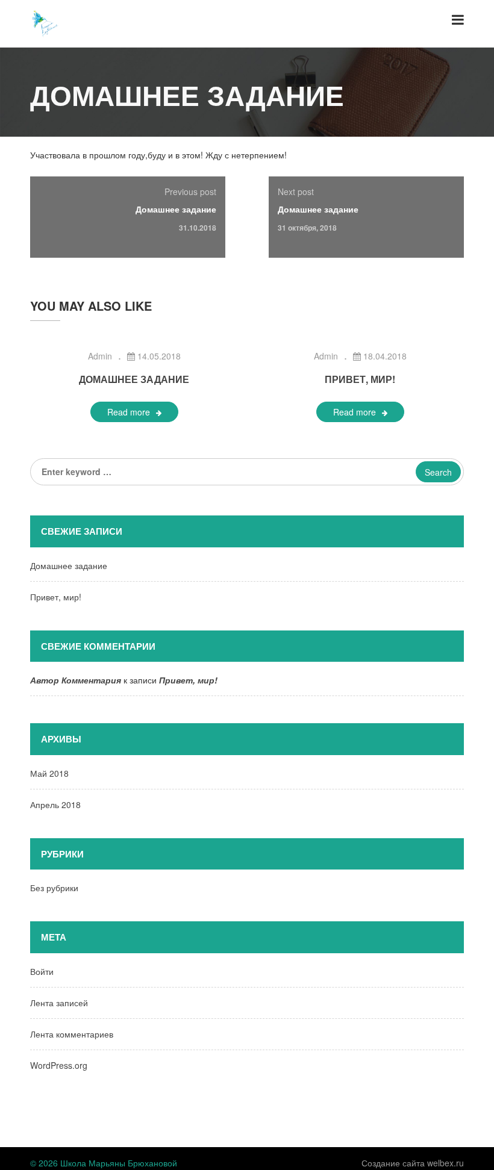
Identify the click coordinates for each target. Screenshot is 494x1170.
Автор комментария (75, 680)
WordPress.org (58, 1065)
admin (100, 356)
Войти (42, 971)
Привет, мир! (360, 379)
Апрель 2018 (55, 804)
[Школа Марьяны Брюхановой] (45, 22)
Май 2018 (49, 773)
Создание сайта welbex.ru (412, 1163)
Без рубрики (54, 888)
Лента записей (59, 1003)
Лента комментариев (71, 1034)
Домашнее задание (176, 209)
